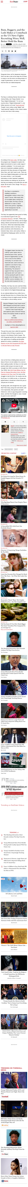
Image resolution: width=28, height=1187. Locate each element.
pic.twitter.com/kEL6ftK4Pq (14, 322)
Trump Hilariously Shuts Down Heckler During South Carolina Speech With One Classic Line (12, 673)
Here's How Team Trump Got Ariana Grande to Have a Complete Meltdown (13, 1177)
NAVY (16, 449)
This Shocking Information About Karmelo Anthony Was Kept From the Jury (13, 649)
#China (21, 320)
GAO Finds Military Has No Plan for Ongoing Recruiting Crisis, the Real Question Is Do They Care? (13, 372)
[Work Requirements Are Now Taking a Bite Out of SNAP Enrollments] (14, 760)
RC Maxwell (14, 1037)
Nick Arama (3, 677)
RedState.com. (6, 417)
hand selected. (20, 105)
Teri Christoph (4, 652)
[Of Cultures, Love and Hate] (14, 884)
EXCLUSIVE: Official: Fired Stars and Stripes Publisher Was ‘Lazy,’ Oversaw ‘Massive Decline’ (14, 1033)
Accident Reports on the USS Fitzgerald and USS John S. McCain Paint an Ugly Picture (13, 343)
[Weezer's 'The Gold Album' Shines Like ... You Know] (14, 936)
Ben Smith (3, 750)
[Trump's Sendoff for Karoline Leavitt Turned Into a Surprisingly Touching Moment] (14, 687)
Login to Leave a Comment (14, 793)
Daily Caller (13, 160)
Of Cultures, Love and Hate (14, 894)
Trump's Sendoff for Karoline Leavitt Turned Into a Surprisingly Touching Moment (13, 697)
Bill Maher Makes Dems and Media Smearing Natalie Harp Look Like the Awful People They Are (12, 1120)
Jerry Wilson (14, 949)
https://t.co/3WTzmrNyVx (12, 320)
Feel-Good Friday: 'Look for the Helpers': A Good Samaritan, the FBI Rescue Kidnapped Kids (14, 974)
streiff (3, 44)
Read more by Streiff (22, 445)
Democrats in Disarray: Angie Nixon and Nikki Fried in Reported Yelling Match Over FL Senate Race (13, 721)
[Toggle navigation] (2, 1)
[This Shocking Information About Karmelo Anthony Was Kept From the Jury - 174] (14, 1137)
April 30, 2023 (14, 327)
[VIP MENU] (25, 1)
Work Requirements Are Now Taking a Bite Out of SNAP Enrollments (13, 770)
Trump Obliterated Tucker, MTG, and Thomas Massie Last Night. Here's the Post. (12, 1092)
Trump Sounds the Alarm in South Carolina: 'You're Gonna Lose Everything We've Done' (14, 1003)
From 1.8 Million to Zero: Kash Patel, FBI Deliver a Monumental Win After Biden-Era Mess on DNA (13, 746)
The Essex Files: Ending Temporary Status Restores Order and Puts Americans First (14, 919)
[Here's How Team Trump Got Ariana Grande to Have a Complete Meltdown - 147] (14, 1166)
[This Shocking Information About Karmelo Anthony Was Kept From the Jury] (14, 639)
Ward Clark (3, 773)
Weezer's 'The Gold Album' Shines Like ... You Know (14, 946)
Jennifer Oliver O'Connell (14, 978)
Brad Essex (14, 922)
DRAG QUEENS (8, 449)
